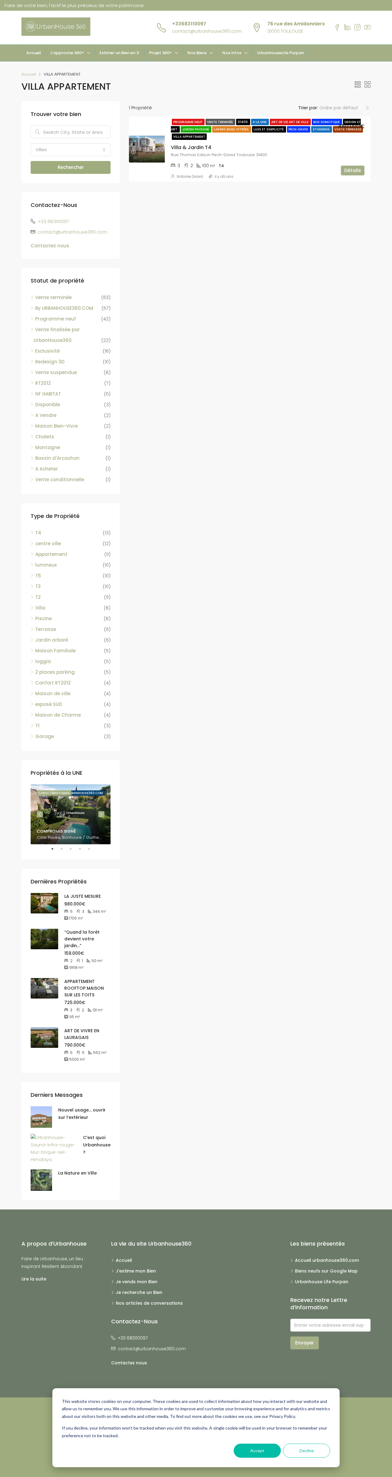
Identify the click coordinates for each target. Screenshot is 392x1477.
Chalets (44, 436)
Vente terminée (220, 122)
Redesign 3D (50, 361)
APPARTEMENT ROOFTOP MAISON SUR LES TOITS (84, 988)
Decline (307, 1450)
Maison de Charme (58, 715)
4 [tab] (83, 849)
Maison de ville (52, 693)
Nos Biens (197, 53)
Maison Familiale (55, 650)
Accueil (33, 53)
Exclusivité (47, 351)
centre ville (48, 543)
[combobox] (344, 107)
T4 (38, 533)
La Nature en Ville (77, 1173)
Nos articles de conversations (149, 1303)
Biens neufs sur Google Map (326, 1271)
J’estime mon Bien (136, 1271)
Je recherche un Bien (139, 1292)
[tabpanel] (71, 814)
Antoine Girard (190, 176)
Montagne (47, 447)
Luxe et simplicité (269, 129)
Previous (40, 814)
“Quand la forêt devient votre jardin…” (82, 939)
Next (101, 814)
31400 (243, 122)
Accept (257, 1450)
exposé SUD (48, 704)
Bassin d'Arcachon (57, 458)
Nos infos (231, 53)
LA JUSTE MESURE (82, 896)
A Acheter (46, 469)
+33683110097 (189, 24)
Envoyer (304, 1343)
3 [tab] (74, 849)
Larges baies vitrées (232, 129)
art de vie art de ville (290, 122)
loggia (43, 661)
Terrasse (45, 629)
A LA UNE (260, 122)
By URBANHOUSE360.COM (64, 308)
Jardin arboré (51, 640)
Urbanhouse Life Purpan (321, 1282)
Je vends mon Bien (136, 1282)
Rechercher (71, 167)
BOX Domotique (327, 122)
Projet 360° (160, 53)
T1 (37, 725)
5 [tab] (92, 849)
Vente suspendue (56, 372)
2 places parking (55, 672)
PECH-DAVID (298, 129)
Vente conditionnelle (59, 479)
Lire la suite (33, 1279)
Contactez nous (50, 245)
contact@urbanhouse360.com (207, 31)
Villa (40, 608)
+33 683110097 (53, 221)
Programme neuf (188, 122)
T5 (38, 575)
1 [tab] (55, 849)
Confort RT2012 (53, 683)
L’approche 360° (67, 53)
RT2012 (43, 383)
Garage (44, 736)
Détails (352, 170)
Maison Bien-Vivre (56, 426)
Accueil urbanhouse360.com (327, 1260)
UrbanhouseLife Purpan (280, 53)
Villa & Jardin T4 (191, 147)
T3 (38, 586)
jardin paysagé (196, 129)
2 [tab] (65, 849)
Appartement (51, 554)
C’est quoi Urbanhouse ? (97, 1144)
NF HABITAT (48, 394)
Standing (321, 129)
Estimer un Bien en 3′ (120, 53)
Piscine (43, 618)
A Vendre (45, 415)
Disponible (47, 404)
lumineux (46, 565)
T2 (38, 597)
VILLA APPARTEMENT (189, 136)
